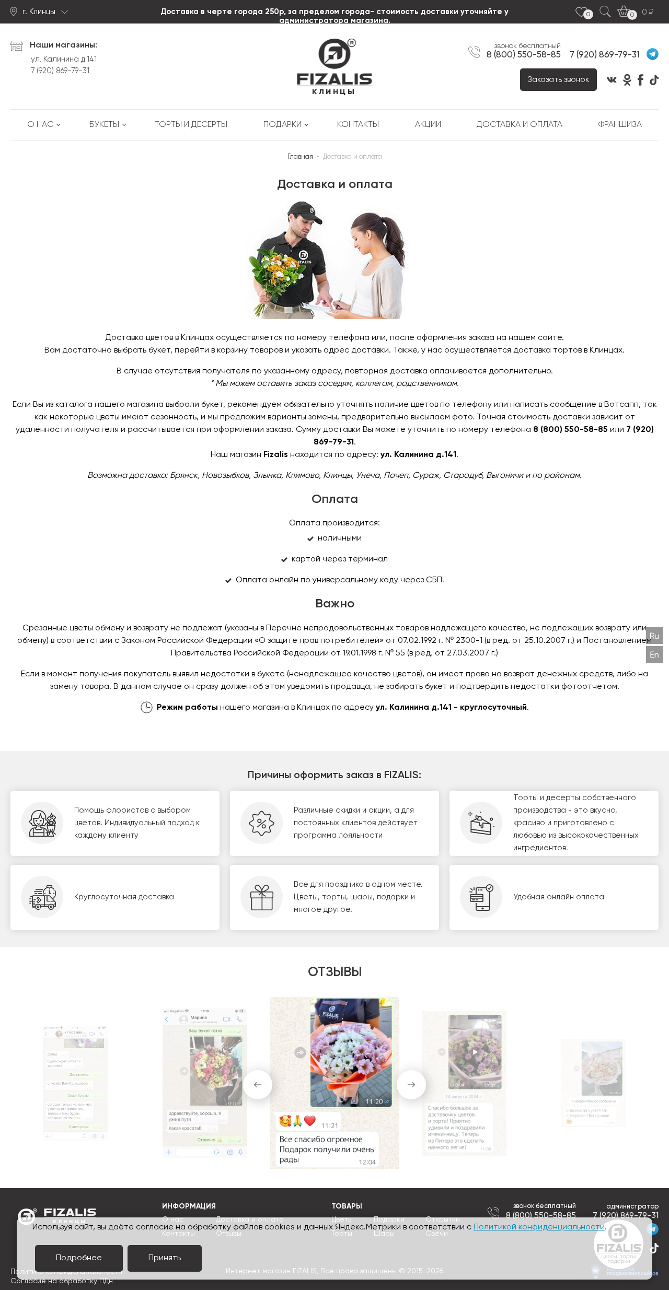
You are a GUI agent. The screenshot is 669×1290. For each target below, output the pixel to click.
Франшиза (620, 125)
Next (411, 1084)
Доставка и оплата (519, 125)
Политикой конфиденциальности (539, 1227)
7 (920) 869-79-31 (60, 71)
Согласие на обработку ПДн (61, 1281)
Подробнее (79, 1258)
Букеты (104, 125)
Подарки (282, 125)
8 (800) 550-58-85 (524, 55)
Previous (257, 1084)
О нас (40, 125)
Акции (428, 125)
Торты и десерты (191, 125)
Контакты (358, 125)
